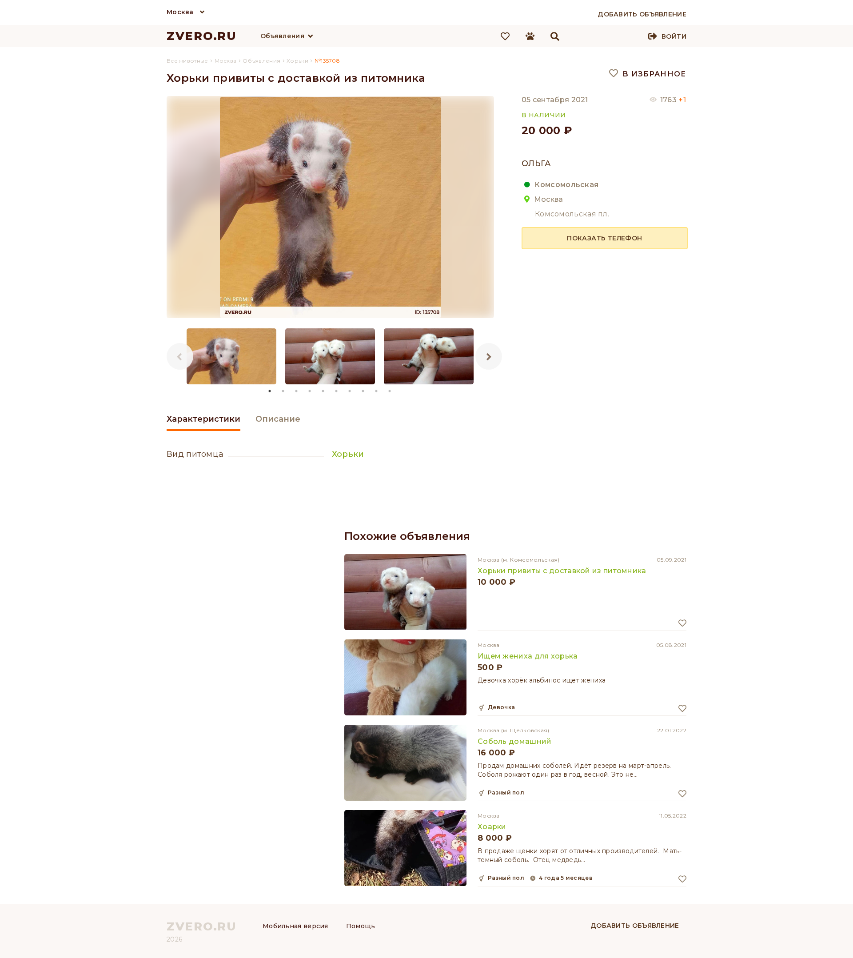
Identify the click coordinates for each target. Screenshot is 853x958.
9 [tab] (376, 391)
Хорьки (348, 454)
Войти (674, 36)
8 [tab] (363, 391)
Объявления (282, 36)
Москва (180, 12)
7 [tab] (350, 391)
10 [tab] (390, 391)
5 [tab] (323, 391)
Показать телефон (604, 238)
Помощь (360, 926)
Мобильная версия (295, 926)
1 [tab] (270, 391)
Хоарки (492, 826)
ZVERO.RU (202, 36)
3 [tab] (296, 391)
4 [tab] (310, 391)
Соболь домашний (515, 741)
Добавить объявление (634, 926)
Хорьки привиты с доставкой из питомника (562, 571)
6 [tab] (336, 391)
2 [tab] (283, 391)
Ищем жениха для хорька (528, 656)
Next (488, 356)
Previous (180, 356)
